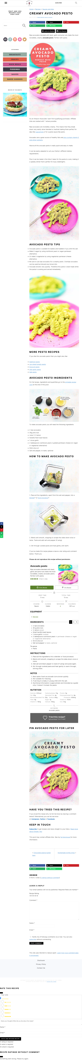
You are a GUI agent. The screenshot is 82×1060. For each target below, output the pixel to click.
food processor (43, 498)
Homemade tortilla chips (66, 853)
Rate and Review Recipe (10, 1038)
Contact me (41, 968)
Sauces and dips (48, 9)
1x (70, 622)
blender (32, 498)
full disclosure (65, 837)
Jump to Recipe (49, 31)
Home (31, 9)
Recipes (38, 9)
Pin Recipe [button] (67, 587)
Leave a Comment (48, 17)
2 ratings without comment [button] (50, 877)
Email (31, 930)
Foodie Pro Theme (51, 981)
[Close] (1, 992)
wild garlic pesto (35, 369)
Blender (35, 617)
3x (76, 622)
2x (73, 622)
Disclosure (41, 960)
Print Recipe (62, 31)
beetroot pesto (34, 362)
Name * (2, 1027)
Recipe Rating (34, 893)
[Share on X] (1, 526)
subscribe (32, 939)
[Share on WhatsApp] (1, 536)
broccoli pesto (34, 367)
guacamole (40, 132)
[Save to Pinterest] (1, 530)
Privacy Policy (41, 964)
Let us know (53, 719)
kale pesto (33, 372)
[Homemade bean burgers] (15, 105)
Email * (2, 1033)
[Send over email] (1, 533)
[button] (31, 579)
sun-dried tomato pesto (37, 364)
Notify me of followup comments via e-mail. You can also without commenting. (50, 938)
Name (32, 923)
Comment (33, 900)
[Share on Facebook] (1, 523)
